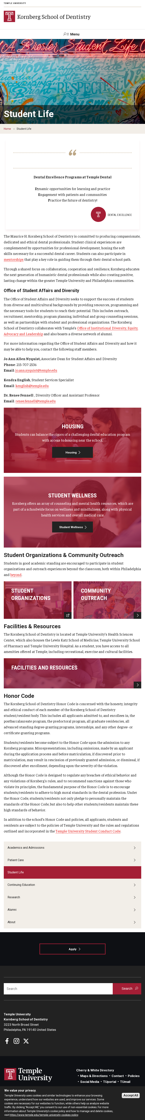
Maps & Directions (94, 1076)
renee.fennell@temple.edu (35, 401)
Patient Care (16, 860)
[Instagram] (16, 1041)
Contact (118, 1076)
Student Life (16, 872)
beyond (16, 574)
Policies (134, 1076)
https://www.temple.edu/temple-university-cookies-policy (44, 1114)
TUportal (109, 1082)
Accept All (130, 1095)
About (11, 922)
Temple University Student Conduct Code (88, 831)
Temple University (15, 3)
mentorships (14, 259)
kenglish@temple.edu (32, 385)
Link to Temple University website (28, 1074)
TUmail (125, 1082)
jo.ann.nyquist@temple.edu (36, 370)
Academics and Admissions (26, 847)
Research (14, 897)
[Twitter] (26, 1041)
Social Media (89, 1082)
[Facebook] (7, 1041)
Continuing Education (21, 885)
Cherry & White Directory (95, 1070)
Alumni (12, 909)
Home (7, 128)
